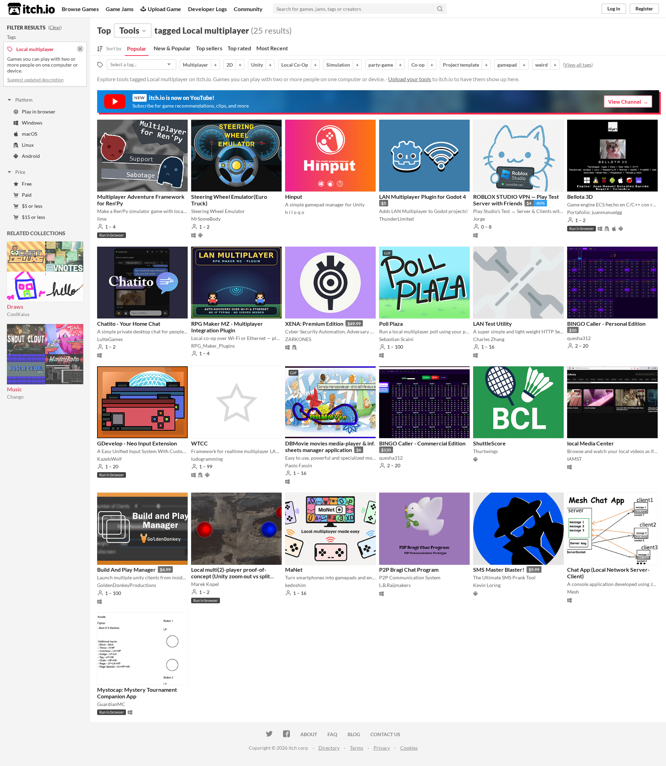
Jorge (479, 219)
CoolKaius (18, 314)
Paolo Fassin (298, 465)
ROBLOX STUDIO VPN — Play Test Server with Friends (516, 199)
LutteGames (110, 339)
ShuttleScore (489, 443)
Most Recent (272, 48)
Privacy (382, 748)
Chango (15, 397)
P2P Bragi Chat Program (408, 569)
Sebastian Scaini (396, 339)
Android (31, 156)
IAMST (574, 459)
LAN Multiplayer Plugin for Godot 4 (422, 196)
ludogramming (207, 459)
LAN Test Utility (492, 323)
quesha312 (579, 338)
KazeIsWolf (109, 459)
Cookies (409, 748)
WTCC (199, 443)
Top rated (239, 48)
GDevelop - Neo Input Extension (137, 443)
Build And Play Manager (126, 569)
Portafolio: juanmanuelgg (594, 212)
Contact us (385, 734)
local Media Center (590, 443)
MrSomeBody (206, 219)
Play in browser (39, 111)
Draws (15, 306)
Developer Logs (207, 9)
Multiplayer (195, 65)
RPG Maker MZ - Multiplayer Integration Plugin (227, 326)
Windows (32, 123)
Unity (257, 65)
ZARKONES (298, 339)
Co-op (418, 65)
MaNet (293, 569)
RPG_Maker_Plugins (213, 346)
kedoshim (295, 585)
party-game (380, 65)
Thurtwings (485, 451)
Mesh (573, 592)
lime (101, 219)
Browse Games (80, 9)
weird (541, 65)
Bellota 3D (580, 196)
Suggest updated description (35, 80)
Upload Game (164, 9)
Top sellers (209, 48)
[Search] (439, 8)
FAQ (332, 734)
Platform (24, 100)
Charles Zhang (488, 339)
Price (20, 172)
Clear (55, 27)
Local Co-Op (294, 65)
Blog (354, 734)
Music (14, 389)
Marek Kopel (205, 584)
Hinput (293, 196)
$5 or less (32, 206)
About (308, 734)
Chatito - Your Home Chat (128, 323)
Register (644, 8)
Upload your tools (409, 79)
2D (230, 65)
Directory (329, 748)
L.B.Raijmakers (395, 585)
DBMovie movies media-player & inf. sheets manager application (330, 446)
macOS (29, 134)
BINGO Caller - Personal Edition (606, 323)
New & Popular (172, 48)
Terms (356, 748)
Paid (27, 195)
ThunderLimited (396, 219)
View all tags (577, 65)
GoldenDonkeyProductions (126, 585)
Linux (28, 145)
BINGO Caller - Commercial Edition (422, 443)
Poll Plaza (391, 323)
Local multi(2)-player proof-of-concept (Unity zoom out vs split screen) (230, 576)
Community (248, 9)
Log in (613, 8)
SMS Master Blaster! (498, 569)
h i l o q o (294, 212)
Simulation (338, 65)
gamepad (507, 65)
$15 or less (33, 217)
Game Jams (120, 9)
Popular (136, 48)
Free (27, 184)
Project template (461, 65)
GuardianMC (111, 704)
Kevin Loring (487, 585)
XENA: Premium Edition (314, 323)
